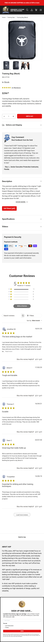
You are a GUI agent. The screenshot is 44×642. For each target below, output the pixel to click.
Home (3, 17)
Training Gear (11, 17)
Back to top (22, 537)
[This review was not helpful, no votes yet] (40, 359)
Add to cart (29, 116)
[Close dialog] (42, 598)
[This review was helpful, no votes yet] (36, 359)
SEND (22, 631)
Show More (21, 202)
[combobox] (34, 320)
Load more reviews (22, 515)
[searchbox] (11, 315)
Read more (8, 351)
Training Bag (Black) (22, 17)
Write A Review (22, 306)
